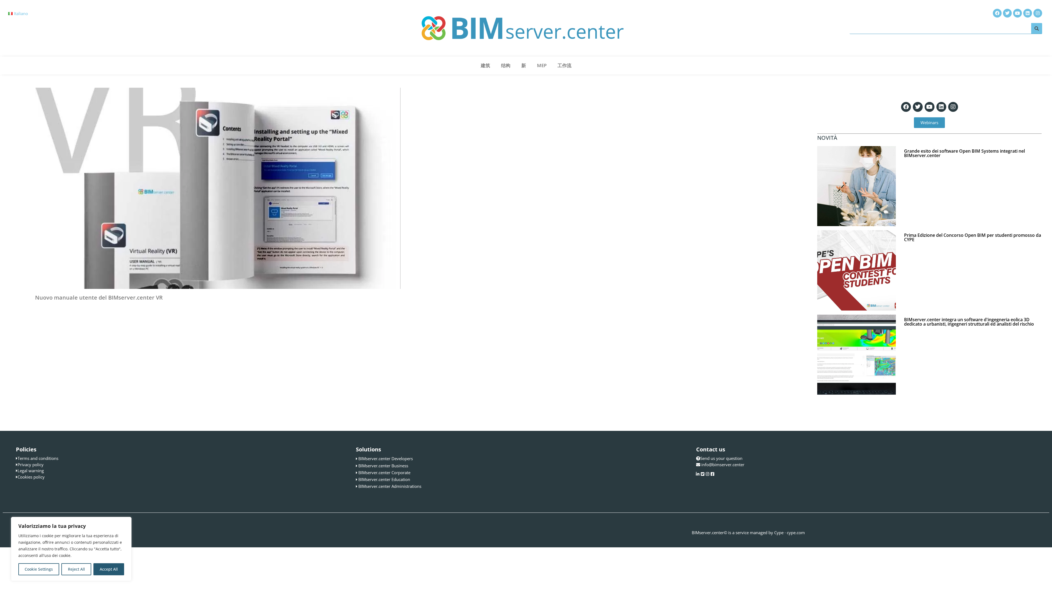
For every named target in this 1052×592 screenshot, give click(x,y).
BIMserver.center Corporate (384, 472)
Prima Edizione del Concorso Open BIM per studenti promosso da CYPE (972, 237)
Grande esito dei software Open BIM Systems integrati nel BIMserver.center (964, 153)
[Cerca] (1036, 28)
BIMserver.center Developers (385, 458)
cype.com (796, 532)
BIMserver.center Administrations (389, 486)
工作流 (564, 65)
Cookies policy (31, 477)
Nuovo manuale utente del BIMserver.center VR (99, 297)
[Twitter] (918, 107)
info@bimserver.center (722, 464)
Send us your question (721, 458)
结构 (505, 65)
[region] (71, 549)
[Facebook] (906, 107)
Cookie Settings (39, 569)
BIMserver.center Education (384, 479)
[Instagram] (953, 107)
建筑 (485, 65)
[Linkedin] (941, 107)
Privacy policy (31, 464)
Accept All (109, 569)
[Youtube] (929, 107)
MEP (542, 65)
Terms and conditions (38, 458)
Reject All (76, 569)
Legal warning (31, 470)
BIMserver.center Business (383, 465)
